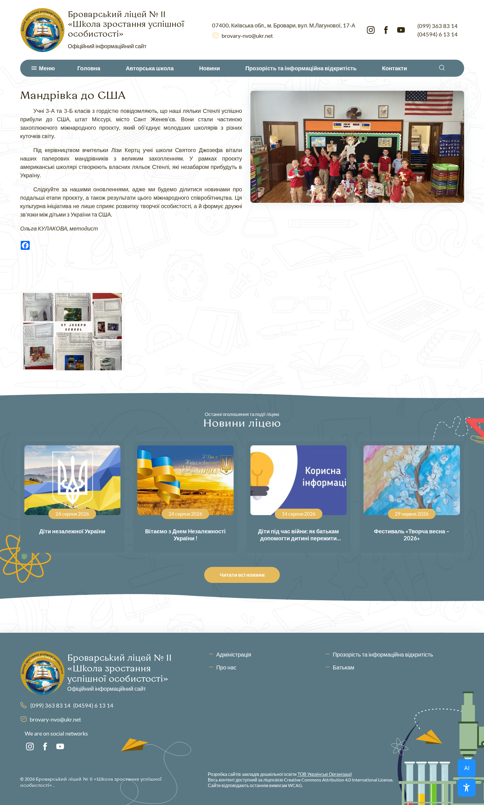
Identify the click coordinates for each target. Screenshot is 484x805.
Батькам (343, 667)
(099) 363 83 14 (437, 25)
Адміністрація (233, 654)
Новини (209, 68)
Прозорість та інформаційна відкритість (301, 68)
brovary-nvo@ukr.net (247, 35)
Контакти (394, 68)
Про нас (226, 667)
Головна (88, 68)
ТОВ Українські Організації (324, 774)
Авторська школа (150, 68)
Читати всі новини (242, 575)
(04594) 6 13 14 (437, 34)
